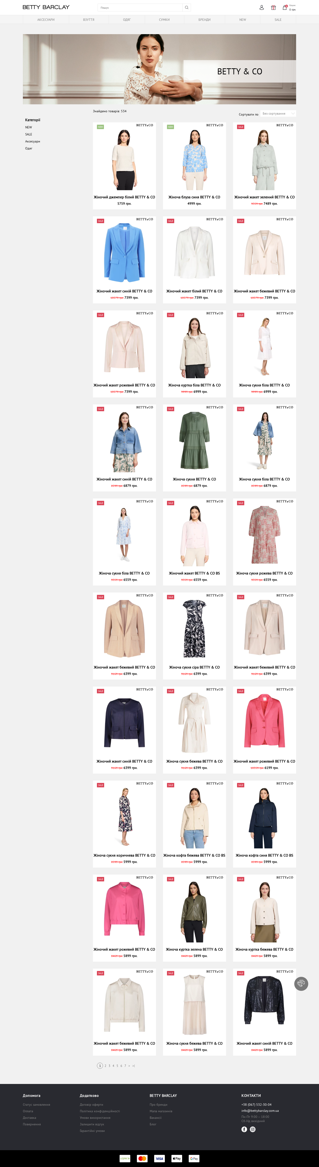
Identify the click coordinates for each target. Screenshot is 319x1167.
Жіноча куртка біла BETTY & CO (194, 385)
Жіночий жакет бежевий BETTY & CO (264, 291)
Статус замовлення (36, 1104)
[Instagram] (252, 1129)
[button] (301, 984)
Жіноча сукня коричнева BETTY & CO (124, 855)
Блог (153, 1124)
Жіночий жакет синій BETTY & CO (124, 291)
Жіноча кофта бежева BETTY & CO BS (194, 855)
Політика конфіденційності (100, 1111)
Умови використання (95, 1118)
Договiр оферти (91, 1104)
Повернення (32, 1124)
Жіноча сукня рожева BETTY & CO (264, 573)
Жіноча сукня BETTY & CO (194, 479)
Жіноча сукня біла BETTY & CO (264, 385)
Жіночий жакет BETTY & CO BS (194, 573)
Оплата (28, 1111)
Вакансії (156, 1118)
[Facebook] (244, 1129)
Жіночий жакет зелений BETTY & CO (264, 197)
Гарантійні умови (92, 1131)
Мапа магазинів (161, 1111)
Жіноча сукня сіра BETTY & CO (194, 667)
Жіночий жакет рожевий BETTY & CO (124, 385)
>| (133, 1066)
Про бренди (158, 1104)
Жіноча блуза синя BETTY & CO (194, 197)
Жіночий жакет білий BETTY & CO (194, 291)
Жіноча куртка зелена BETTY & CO (194, 949)
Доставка (29, 1118)
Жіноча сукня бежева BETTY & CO (195, 761)
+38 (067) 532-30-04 (256, 1104)
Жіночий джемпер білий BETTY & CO (124, 197)
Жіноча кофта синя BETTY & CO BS (264, 855)
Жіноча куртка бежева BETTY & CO (264, 949)
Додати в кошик (126, 203)
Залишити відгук (92, 1124)
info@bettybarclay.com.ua (260, 1111)
